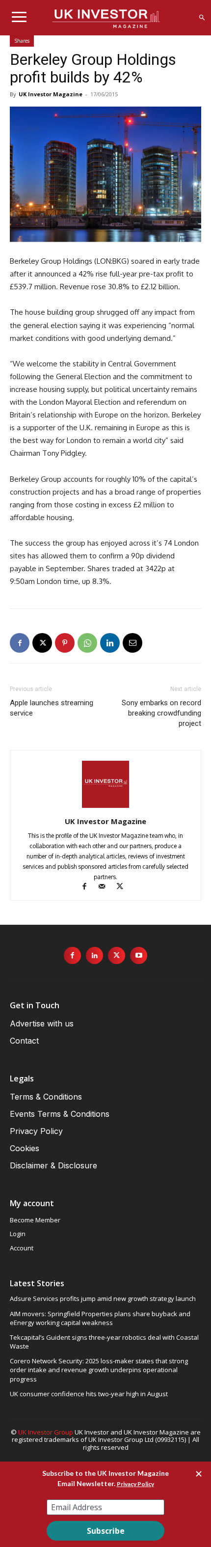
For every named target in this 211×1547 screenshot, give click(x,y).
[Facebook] (19, 643)
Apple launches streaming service (51, 708)
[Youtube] (138, 955)
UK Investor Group (45, 1432)
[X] (42, 643)
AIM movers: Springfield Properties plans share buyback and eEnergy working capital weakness (100, 1318)
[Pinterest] (65, 643)
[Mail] (106, 887)
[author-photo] (105, 807)
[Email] (132, 643)
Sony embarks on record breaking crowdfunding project (161, 713)
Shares (21, 40)
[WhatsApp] (87, 643)
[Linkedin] (110, 643)
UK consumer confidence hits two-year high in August (89, 1393)
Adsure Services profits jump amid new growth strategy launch (103, 1298)
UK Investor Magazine (50, 94)
